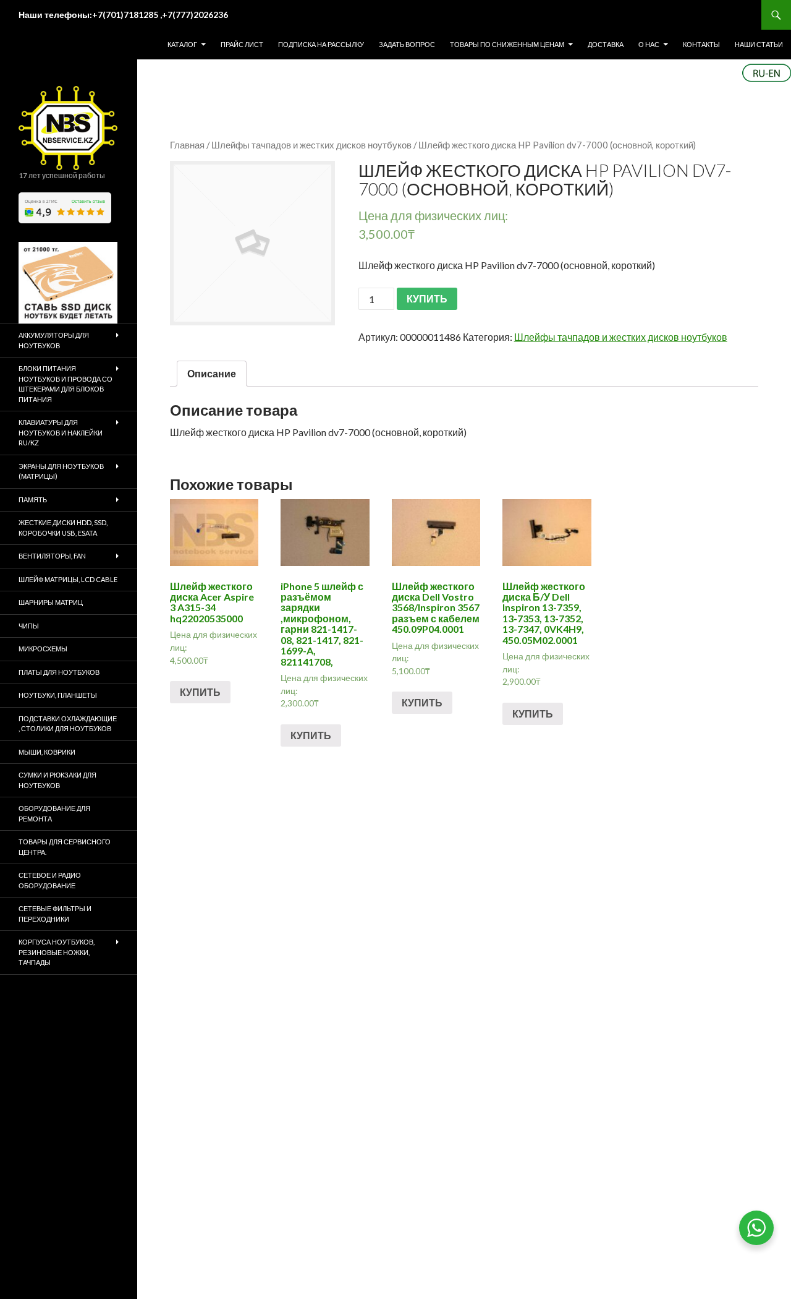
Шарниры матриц (51, 602)
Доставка (606, 44)
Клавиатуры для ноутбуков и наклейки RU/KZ (61, 432)
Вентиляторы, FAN (52, 556)
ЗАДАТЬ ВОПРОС (407, 44)
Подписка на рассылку (321, 44)
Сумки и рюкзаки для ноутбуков (57, 780)
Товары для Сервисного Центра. (65, 847)
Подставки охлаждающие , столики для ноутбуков (68, 723)
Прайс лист (242, 44)
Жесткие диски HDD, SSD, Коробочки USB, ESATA (63, 527)
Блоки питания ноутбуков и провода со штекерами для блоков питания (65, 383)
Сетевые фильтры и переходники (55, 913)
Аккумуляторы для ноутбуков (54, 340)
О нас (648, 44)
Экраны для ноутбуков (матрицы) (61, 471)
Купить (200, 692)
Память (33, 499)
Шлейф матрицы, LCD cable (68, 579)
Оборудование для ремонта (54, 813)
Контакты (701, 44)
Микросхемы (43, 649)
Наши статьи (759, 44)
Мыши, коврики (47, 752)
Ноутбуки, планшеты (58, 695)
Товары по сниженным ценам (507, 44)
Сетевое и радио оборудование (50, 880)
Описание (211, 373)
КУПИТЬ (427, 298)
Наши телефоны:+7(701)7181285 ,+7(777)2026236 (123, 14)
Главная (187, 144)
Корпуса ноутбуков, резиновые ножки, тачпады (57, 952)
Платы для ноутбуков (59, 672)
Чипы (29, 626)
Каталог (182, 44)
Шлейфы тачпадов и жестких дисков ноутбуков (311, 144)
